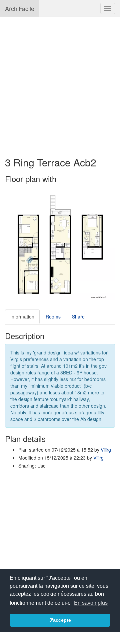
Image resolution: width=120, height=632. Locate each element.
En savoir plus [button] (91, 603)
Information (22, 316)
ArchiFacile (19, 8)
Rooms (53, 316)
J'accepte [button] (60, 620)
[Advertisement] (60, 83)
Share (78, 316)
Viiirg (106, 449)
